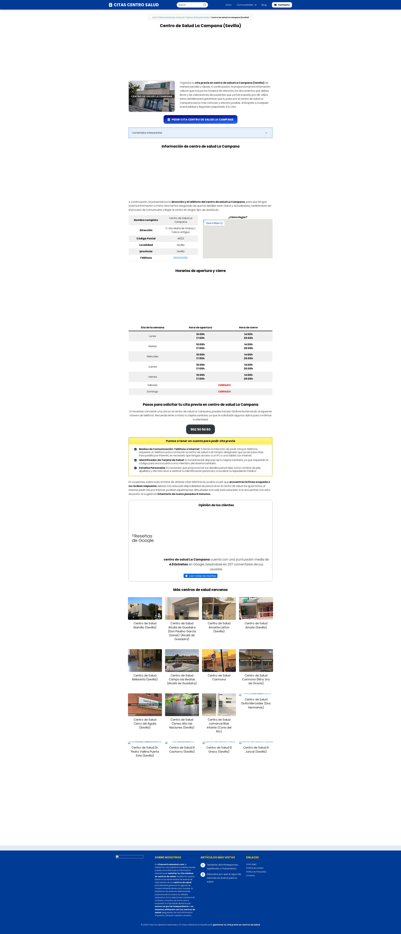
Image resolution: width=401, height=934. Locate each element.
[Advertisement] (200, 55)
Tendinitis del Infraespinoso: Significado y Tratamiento (223, 866)
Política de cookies (254, 868)
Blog (264, 4)
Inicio (229, 4)
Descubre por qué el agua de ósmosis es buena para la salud (224, 877)
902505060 (181, 258)
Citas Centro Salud (136, 5)
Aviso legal (251, 864)
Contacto (284, 4)
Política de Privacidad (256, 871)
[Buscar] (204, 4)
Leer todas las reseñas (202, 575)
